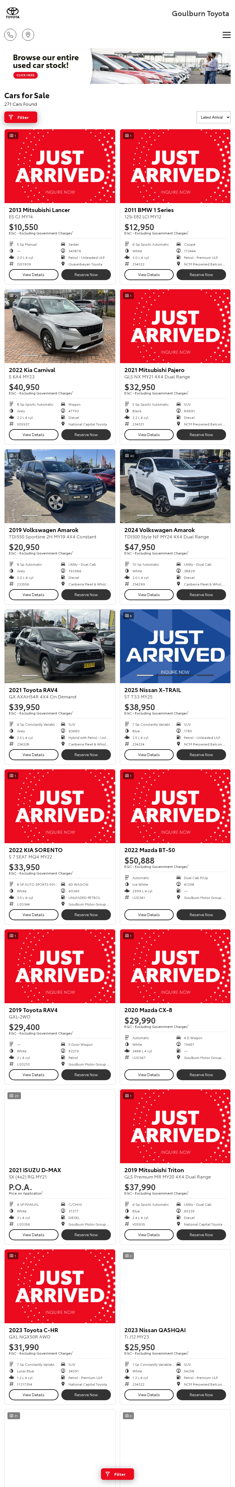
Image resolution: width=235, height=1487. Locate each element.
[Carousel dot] (29, 355)
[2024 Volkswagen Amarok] (175, 486)
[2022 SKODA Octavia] (60, 1446)
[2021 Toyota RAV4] (60, 646)
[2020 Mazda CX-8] (175, 966)
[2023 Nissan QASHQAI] (175, 1286)
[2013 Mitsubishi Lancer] (60, 166)
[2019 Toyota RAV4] (60, 966)
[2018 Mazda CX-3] (175, 1446)
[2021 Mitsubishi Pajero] (175, 326)
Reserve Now (86, 274)
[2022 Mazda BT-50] (175, 806)
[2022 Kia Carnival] (60, 326)
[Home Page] (12, 13)
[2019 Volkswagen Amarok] (60, 486)
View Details (33, 274)
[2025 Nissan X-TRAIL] (175, 646)
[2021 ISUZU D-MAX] (60, 1126)
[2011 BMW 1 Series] (175, 166)
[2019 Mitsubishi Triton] (175, 1126)
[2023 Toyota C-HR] (60, 1286)
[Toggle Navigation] (227, 35)
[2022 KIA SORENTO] (60, 806)
